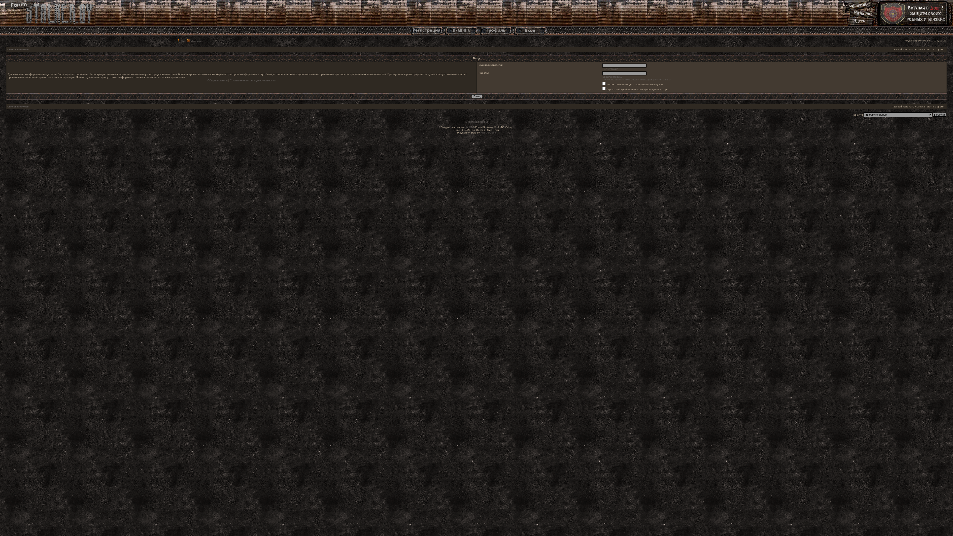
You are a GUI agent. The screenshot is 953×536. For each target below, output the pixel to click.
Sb (182, 41)
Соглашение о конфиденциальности (252, 80)
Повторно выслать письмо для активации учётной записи (637, 79)
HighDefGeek (488, 132)
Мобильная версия (476, 121)
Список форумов (18, 49)
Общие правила (217, 80)
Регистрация (610, 68)
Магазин (195, 41)
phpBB (469, 127)
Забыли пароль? (612, 76)
